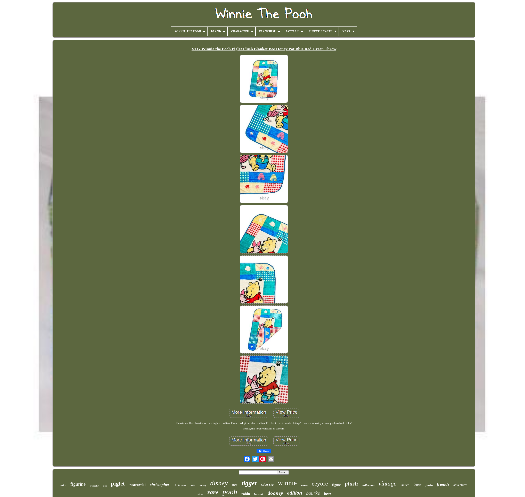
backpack (259, 494)
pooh (230, 492)
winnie (287, 483)
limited (405, 485)
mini (63, 485)
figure (336, 485)
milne (200, 494)
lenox (417, 485)
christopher (159, 484)
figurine (78, 484)
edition (294, 493)
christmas (179, 485)
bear (327, 493)
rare (212, 492)
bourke (313, 493)
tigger (249, 483)
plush (351, 484)
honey (202, 485)
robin (245, 494)
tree (234, 485)
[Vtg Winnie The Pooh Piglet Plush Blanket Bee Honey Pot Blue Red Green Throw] (263, 79)
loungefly (94, 485)
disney (219, 483)
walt (193, 485)
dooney (275, 493)
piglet (118, 483)
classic (267, 484)
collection (368, 485)
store (105, 486)
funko (429, 485)
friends (443, 484)
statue (304, 485)
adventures (460, 485)
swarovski (137, 484)
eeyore (320, 483)
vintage (387, 483)
